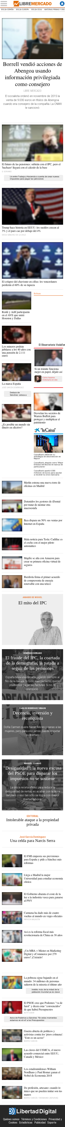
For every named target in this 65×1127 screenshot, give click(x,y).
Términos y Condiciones (34, 1119)
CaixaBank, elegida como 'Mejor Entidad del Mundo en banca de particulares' (48, 465)
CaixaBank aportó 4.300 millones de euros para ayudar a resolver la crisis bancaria (48, 473)
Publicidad (40, 1122)
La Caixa (48, 430)
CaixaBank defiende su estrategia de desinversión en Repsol (47, 457)
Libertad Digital (32, 1111)
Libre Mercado (32, 3)
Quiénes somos (11, 1119)
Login (62, 3)
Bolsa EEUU (36, 9)
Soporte (51, 1122)
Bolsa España (7, 9)
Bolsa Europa (22, 9)
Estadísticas (25, 1122)
